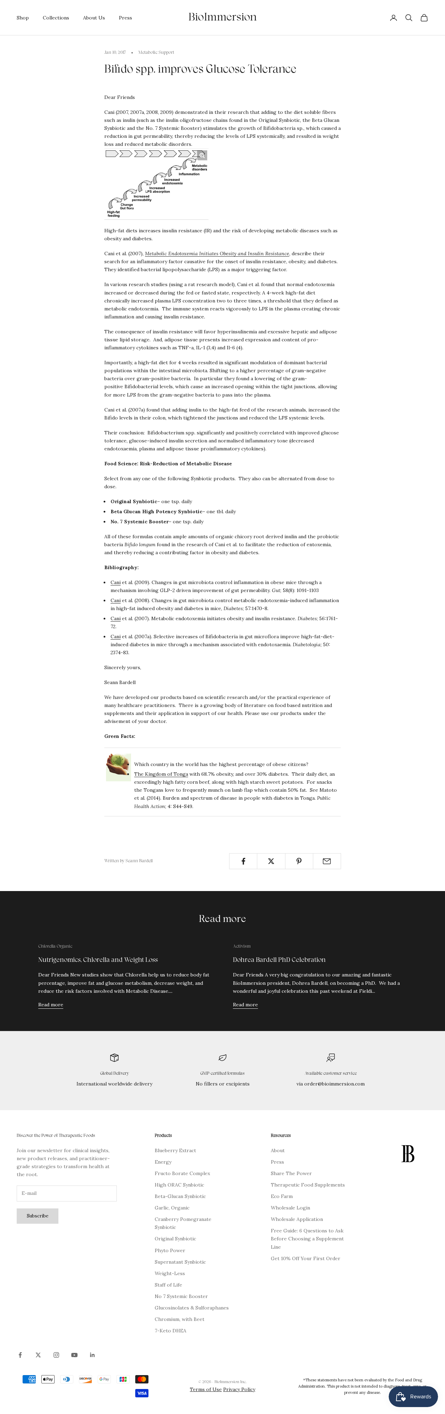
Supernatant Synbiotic (180, 1262)
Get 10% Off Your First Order (305, 1258)
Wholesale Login (290, 1208)
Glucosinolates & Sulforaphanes (192, 1308)
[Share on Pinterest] (299, 861)
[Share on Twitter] (271, 861)
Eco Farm (282, 1196)
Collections (56, 18)
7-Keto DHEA (170, 1331)
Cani (116, 582)
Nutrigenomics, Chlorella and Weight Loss (98, 960)
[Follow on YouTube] (74, 1354)
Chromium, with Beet (179, 1319)
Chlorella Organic (55, 947)
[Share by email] (327, 861)
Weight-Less (170, 1273)
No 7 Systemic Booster (181, 1296)
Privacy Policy (239, 1389)
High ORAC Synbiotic (179, 1185)
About (278, 1150)
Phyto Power (170, 1250)
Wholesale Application (297, 1219)
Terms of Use (206, 1389)
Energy (163, 1162)
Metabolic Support (156, 53)
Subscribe (37, 1216)
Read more (50, 1004)
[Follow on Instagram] (56, 1354)
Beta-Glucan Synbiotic (180, 1196)
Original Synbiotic (175, 1239)
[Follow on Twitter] (38, 1354)
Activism (242, 947)
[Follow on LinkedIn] (92, 1354)
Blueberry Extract (175, 1150)
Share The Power (291, 1173)
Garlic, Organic (172, 1208)
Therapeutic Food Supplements (308, 1185)
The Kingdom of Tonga (161, 774)
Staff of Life (168, 1285)
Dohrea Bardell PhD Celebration (279, 960)
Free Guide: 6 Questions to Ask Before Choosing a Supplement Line (307, 1239)
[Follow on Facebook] (20, 1354)
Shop (23, 18)
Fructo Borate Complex (182, 1173)
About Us (94, 18)
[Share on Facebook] (243, 861)
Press (125, 18)
